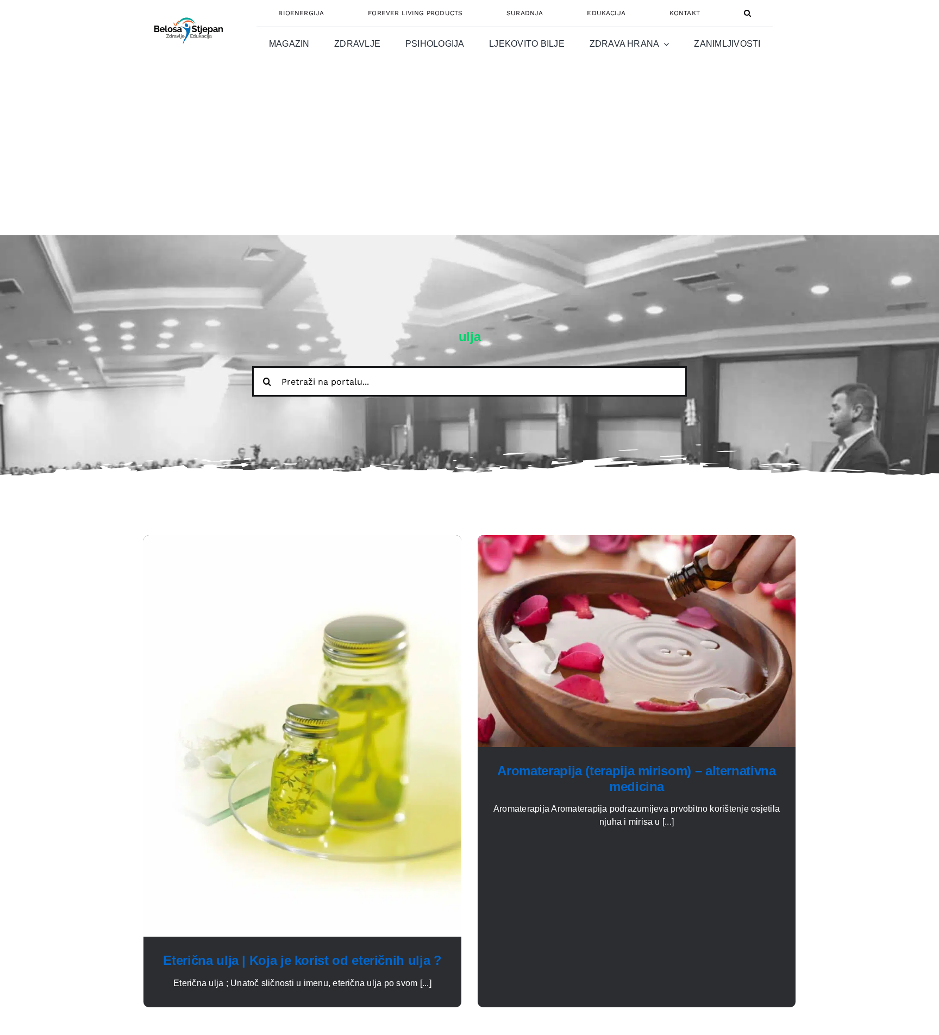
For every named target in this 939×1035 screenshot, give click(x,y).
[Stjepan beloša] (186, 12)
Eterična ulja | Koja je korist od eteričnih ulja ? (302, 960)
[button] (747, 13)
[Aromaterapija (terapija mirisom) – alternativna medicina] (637, 541)
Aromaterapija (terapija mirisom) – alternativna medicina (636, 778)
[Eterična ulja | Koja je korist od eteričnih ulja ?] (302, 541)
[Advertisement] (469, 154)
